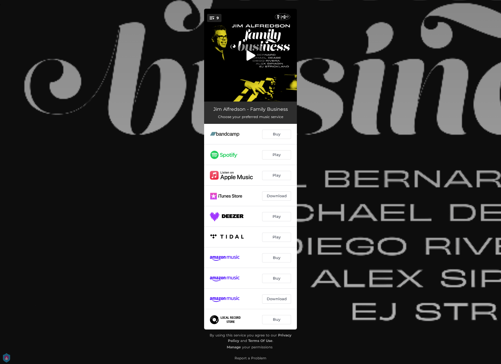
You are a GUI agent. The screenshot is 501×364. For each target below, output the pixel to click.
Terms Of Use (260, 340)
